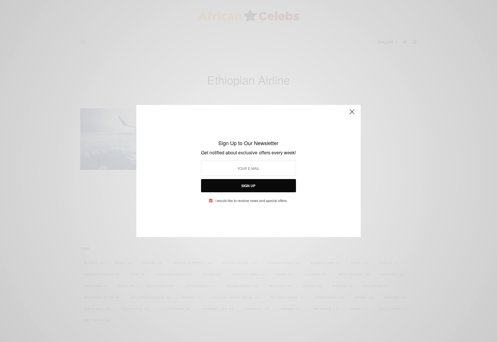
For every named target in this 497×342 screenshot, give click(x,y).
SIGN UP (248, 185)
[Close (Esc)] (352, 114)
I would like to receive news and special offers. (251, 200)
